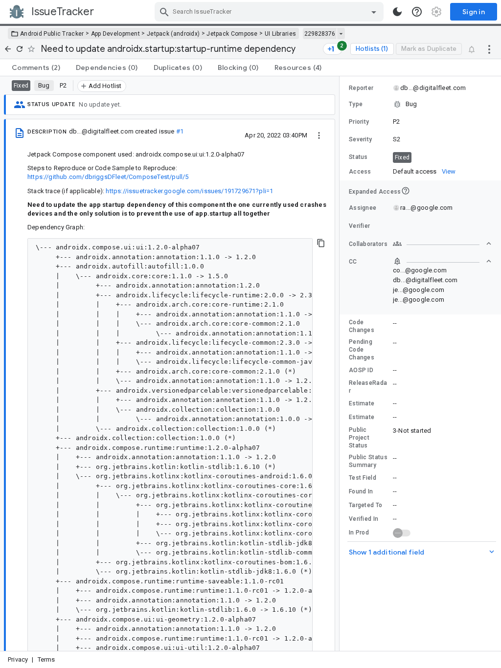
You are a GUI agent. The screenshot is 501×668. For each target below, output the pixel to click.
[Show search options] (374, 12)
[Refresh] (19, 49)
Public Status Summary (368, 461)
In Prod (359, 532)
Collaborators (368, 244)
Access (360, 171)
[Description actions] (319, 135)
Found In (361, 491)
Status (358, 157)
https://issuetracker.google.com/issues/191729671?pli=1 (189, 191)
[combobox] (270, 12)
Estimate (361, 403)
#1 (179, 131)
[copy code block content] (321, 243)
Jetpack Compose (232, 33)
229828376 (319, 33)
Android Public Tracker (52, 33)
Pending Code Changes (361, 349)
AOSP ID (361, 370)
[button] (420, 104)
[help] (417, 12)
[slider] (341, 363)
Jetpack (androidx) (173, 33)
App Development (115, 33)
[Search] (164, 12)
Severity (360, 139)
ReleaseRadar (368, 386)
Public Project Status (359, 437)
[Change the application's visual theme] (397, 12)
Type (356, 104)
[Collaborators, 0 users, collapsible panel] (442, 243)
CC (353, 261)
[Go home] (8, 49)
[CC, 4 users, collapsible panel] (442, 261)
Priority (359, 121)
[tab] (36, 67)
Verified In (363, 518)
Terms (46, 659)
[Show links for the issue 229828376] (341, 33)
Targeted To (365, 505)
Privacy (18, 659)
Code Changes (361, 326)
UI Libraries (280, 33)
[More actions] (489, 49)
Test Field (362, 477)
